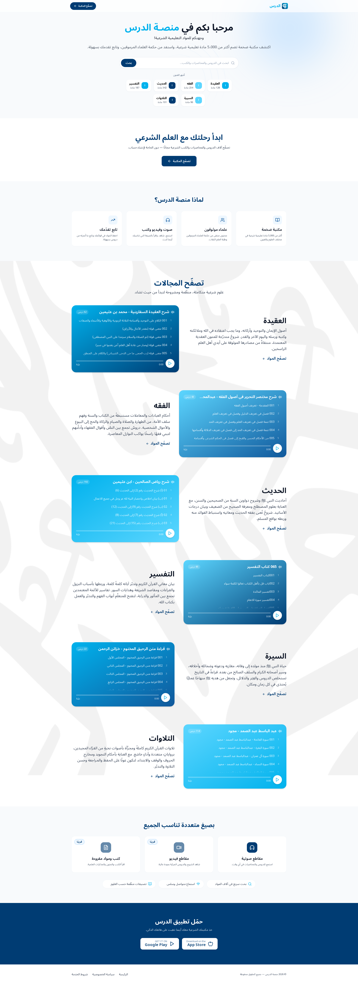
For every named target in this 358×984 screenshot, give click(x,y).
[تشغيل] (170, 363)
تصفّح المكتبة (85, 6)
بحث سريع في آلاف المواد (230, 884)
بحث (128, 63)
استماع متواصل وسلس (181, 884)
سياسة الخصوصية (103, 974)
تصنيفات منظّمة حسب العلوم (129, 884)
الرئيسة (123, 974)
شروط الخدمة (80, 974)
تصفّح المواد (276, 358)
